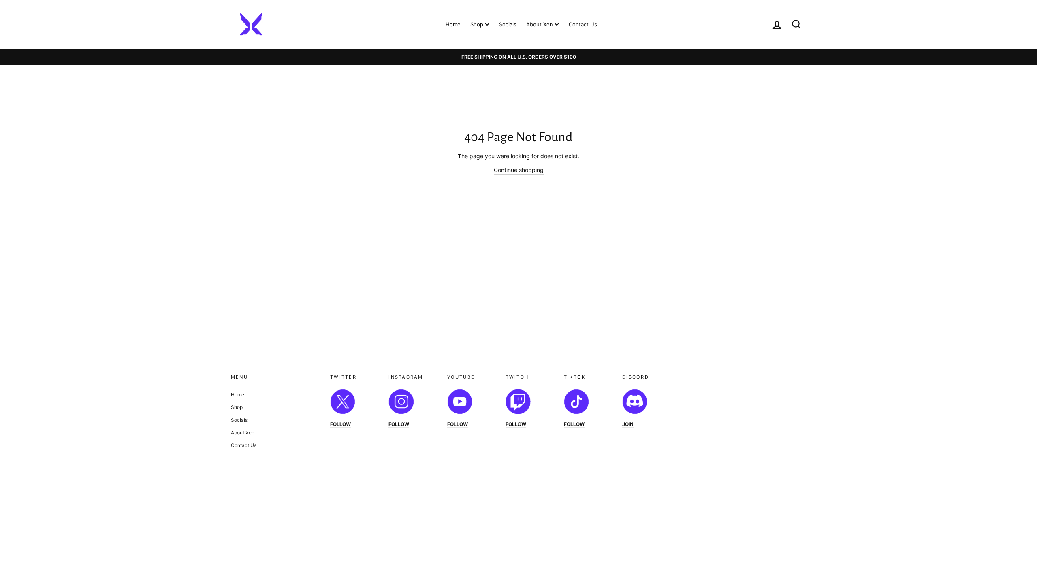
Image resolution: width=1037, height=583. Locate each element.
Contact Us (583, 24)
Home (453, 24)
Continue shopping (519, 169)
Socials (507, 24)
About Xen (540, 24)
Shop (477, 24)
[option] (518, 57)
